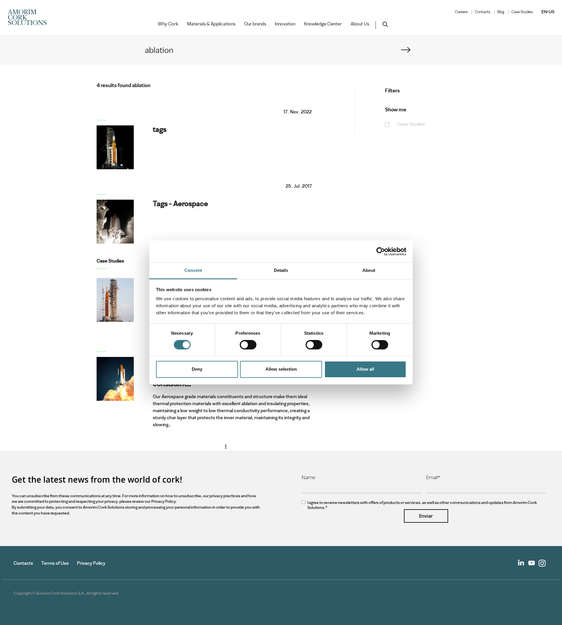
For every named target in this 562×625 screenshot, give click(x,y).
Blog (500, 12)
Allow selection (281, 369)
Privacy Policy (91, 563)
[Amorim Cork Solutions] (29, 18)
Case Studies (522, 12)
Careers (461, 12)
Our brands (255, 24)
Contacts (482, 12)
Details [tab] (281, 270)
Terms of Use (55, 563)
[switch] (248, 345)
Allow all (365, 369)
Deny (197, 369)
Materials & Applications (211, 24)
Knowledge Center (323, 24)
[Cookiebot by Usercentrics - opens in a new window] (380, 251)
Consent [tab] (193, 270)
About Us (360, 24)
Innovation (285, 24)
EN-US (548, 11)
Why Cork (168, 24)
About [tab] (368, 270)
